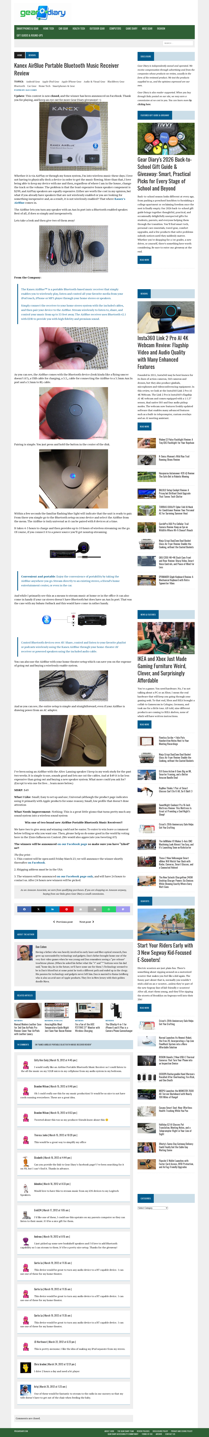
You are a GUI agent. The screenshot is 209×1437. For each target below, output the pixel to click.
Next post (85, 921)
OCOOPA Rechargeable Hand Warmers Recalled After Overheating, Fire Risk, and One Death (177, 1077)
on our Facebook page (72, 844)
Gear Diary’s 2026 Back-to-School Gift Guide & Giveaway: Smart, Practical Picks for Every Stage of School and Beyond (165, 173)
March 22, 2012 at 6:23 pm (62, 1342)
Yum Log (58, 1020)
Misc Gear (147, 28)
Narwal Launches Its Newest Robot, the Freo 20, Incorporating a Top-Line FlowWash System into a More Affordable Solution (176, 1042)
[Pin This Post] (67, 909)
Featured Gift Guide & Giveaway (155, 115)
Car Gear (63, 28)
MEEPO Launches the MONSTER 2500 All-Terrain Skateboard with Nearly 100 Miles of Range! (176, 1094)
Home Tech (48, 28)
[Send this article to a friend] (81, 909)
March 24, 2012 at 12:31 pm (61, 1364)
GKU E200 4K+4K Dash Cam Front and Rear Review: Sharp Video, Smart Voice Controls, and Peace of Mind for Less (176, 562)
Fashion (161, 28)
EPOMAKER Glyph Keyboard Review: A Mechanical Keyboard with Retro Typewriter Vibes (176, 580)
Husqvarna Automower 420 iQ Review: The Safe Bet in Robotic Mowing (177, 474)
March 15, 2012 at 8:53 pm (63, 1113)
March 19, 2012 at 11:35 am (57, 1263)
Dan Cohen (31, 90)
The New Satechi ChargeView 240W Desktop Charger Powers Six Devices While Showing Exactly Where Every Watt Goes (176, 882)
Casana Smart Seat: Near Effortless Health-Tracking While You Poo (175, 1109)
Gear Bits (145, 901)
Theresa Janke (41, 1135)
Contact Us (170, 1434)
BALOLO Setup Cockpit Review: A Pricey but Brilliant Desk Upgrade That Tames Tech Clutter (174, 493)
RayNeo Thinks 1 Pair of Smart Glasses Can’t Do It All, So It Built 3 (175, 789)
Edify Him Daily (41, 1060)
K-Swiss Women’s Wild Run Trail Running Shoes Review (174, 458)
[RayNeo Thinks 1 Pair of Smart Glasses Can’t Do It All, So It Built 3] (147, 794)
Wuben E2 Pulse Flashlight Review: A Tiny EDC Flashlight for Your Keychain (176, 441)
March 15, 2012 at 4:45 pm (63, 1060)
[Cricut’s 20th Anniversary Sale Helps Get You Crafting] (147, 831)
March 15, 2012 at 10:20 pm (62, 1135)
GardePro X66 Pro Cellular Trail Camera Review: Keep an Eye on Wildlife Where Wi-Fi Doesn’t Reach (176, 527)
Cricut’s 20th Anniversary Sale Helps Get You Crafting (176, 825)
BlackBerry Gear (116, 81)
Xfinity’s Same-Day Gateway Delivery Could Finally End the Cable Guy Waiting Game (176, 1147)
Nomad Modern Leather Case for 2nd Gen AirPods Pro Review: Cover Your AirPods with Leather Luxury (27, 1029)
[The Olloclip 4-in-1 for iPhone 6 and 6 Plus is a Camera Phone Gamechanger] (116, 1016)
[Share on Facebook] (24, 909)
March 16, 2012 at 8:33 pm (56, 1184)
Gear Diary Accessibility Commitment (123, 1434)
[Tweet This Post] (38, 909)
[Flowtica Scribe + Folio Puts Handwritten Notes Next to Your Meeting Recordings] (147, 744)
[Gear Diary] (42, 12)
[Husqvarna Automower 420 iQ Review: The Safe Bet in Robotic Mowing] (147, 480)
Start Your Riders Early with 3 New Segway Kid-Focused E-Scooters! (165, 952)
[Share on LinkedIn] (52, 909)
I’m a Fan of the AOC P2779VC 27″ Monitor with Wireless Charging (87, 1027)
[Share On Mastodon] (123, 909)
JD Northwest (40, 1342)
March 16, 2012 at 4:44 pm (57, 1157)
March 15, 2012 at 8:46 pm (63, 1086)
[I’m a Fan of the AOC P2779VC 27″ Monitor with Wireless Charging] (89, 1016)
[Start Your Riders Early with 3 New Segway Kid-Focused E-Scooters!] (166, 938)
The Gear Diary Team (125, 1431)
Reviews (18, 1020)
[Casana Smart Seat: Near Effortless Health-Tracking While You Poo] (147, 1114)
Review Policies (143, 1431)
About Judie (109, 1431)
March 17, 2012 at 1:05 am (55, 1210)
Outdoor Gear (97, 28)
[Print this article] (95, 909)
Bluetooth (19, 86)
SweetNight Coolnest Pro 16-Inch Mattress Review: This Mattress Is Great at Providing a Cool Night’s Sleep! (175, 809)
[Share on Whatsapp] (109, 909)
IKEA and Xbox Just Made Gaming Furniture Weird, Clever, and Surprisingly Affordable (162, 669)
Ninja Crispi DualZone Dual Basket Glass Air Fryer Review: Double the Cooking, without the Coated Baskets (176, 544)
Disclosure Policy (160, 1431)
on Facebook (36, 862)
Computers (115, 28)
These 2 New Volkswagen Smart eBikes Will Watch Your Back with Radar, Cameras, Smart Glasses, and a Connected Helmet (176, 862)
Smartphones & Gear (27, 28)
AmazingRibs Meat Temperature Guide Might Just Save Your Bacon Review (58, 1027)
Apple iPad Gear (50, 81)
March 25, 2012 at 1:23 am (52, 1386)
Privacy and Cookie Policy (181, 1431)
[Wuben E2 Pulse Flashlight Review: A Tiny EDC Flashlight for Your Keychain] (147, 446)
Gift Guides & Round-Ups (30, 35)
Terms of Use (147, 1434)
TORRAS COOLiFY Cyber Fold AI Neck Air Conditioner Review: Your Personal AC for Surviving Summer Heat (176, 510)
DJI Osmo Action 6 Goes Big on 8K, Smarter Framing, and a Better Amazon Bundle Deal (175, 774)
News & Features (148, 614)
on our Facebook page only (75, 876)
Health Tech (79, 28)
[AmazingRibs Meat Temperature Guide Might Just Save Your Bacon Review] (57, 1016)
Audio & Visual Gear (94, 81)
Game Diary (131, 28)
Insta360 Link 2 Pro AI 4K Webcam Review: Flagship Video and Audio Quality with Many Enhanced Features (163, 352)
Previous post (64, 921)
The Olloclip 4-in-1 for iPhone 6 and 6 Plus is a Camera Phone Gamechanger (119, 1027)
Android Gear (33, 81)
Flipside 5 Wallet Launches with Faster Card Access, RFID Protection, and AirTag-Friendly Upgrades (176, 1164)
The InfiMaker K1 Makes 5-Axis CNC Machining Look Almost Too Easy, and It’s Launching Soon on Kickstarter (176, 844)
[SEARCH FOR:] (178, 43)
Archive (159, 1434)
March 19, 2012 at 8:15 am (56, 1236)
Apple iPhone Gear (71, 81)
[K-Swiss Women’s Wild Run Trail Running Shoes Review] (147, 463)
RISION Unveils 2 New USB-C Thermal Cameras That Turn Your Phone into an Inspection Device (176, 1060)
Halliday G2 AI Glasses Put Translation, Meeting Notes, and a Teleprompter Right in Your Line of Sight (175, 1129)
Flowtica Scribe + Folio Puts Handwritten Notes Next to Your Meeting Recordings (174, 741)
